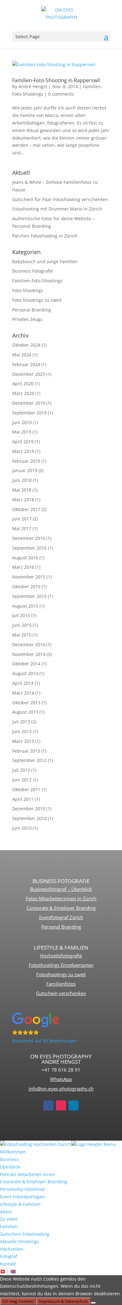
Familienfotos (61, 984)
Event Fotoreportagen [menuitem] (22, 1197)
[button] (61, 1029)
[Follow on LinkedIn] (74, 1105)
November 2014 (28, 654)
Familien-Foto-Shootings (37, 281)
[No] (93, 1303)
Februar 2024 (26, 364)
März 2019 (23, 451)
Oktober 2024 (26, 345)
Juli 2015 (21, 615)
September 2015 (29, 596)
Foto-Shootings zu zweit (37, 300)
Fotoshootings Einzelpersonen (61, 965)
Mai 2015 (21, 635)
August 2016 (25, 558)
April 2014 (22, 683)
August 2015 (25, 606)
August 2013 (25, 712)
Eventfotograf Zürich (61, 917)
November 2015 (28, 577)
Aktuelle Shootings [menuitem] (19, 1241)
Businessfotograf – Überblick (61, 889)
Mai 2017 (21, 528)
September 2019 (29, 413)
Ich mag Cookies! (18, 1301)
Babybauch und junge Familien (45, 261)
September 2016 (29, 548)
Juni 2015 (22, 625)
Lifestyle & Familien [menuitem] (20, 1204)
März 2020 (23, 393)
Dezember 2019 (28, 403)
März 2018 (23, 500)
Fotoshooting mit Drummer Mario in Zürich (57, 209)
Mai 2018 (21, 490)
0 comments (61, 94)
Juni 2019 (22, 422)
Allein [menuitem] (6, 1212)
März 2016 (23, 567)
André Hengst (32, 86)
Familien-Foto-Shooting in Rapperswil (56, 80)
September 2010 (29, 818)
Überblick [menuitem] (10, 1167)
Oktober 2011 (26, 789)
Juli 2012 (21, 770)
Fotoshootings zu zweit (61, 974)
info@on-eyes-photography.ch (61, 1088)
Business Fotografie (32, 271)
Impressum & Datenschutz (63, 1301)
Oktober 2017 (26, 509)
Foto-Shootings (27, 290)
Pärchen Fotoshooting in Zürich (45, 236)
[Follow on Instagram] (61, 1105)
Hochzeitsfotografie (61, 955)
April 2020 (22, 383)
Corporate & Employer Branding (61, 908)
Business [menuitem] (9, 1159)
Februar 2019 (26, 461)
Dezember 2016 (28, 538)
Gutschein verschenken (61, 993)
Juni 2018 (22, 480)
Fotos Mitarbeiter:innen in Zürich (61, 898)
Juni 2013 (22, 731)
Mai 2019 (21, 432)
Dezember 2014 (28, 644)
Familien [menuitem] (9, 1226)
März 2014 (23, 693)
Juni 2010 (22, 828)
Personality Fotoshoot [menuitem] (22, 1189)
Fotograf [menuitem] (8, 1256)
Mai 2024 (21, 355)
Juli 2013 (21, 722)
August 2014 (25, 673)
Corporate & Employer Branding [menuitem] (33, 1182)
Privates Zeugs (27, 319)
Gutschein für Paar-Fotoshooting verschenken (60, 199)
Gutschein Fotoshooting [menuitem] (24, 1234)
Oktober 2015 (26, 586)
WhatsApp (61, 1079)
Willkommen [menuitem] (13, 1152)
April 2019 (22, 442)
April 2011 (22, 799)
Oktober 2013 (26, 703)
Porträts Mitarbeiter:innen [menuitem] (27, 1174)
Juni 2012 (22, 780)
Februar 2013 (26, 751)
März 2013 (23, 741)
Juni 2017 (22, 519)
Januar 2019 (24, 470)
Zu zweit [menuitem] (9, 1219)
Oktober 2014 (26, 664)
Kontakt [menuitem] (8, 1264)
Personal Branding (31, 310)
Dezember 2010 (28, 809)
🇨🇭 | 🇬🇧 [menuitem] (8, 1271)
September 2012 (29, 760)
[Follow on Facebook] (48, 1105)
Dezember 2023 (28, 374)
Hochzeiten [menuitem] (11, 1249)
